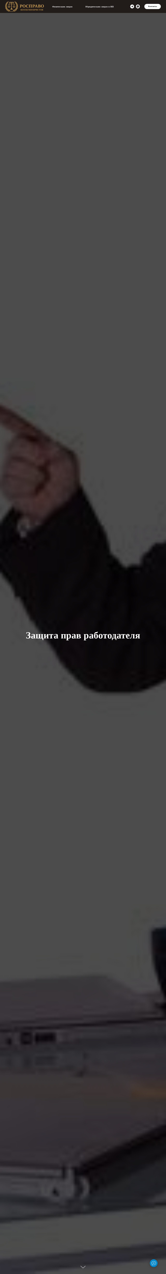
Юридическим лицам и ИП (99, 6)
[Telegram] (132, 6)
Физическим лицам (62, 6)
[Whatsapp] (138, 6)
